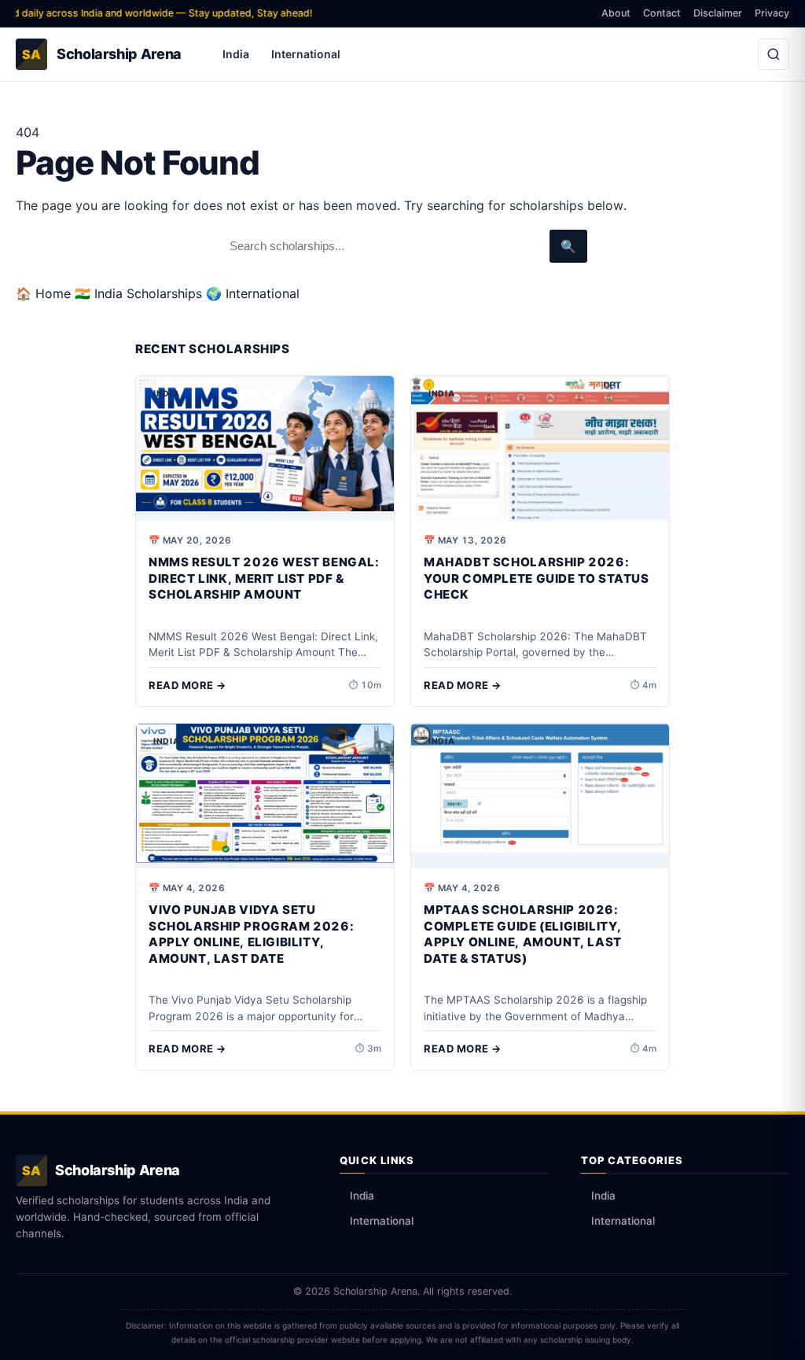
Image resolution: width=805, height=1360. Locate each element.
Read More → (187, 685)
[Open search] (773, 54)
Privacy (772, 13)
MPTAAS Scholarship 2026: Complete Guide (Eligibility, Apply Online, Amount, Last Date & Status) (523, 934)
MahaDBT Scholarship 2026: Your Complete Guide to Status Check (536, 578)
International (305, 54)
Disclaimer (717, 13)
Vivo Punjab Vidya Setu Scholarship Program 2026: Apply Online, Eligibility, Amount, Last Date (251, 934)
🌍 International (253, 293)
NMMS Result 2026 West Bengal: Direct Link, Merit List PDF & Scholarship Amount (264, 578)
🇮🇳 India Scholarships (138, 293)
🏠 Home (43, 293)
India (235, 54)
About (615, 13)
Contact (662, 13)
